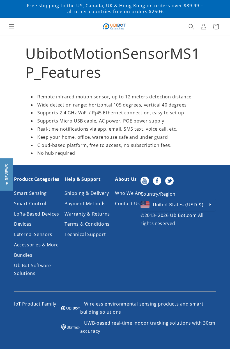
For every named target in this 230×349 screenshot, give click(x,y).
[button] (12, 26)
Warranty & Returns (87, 214)
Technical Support (85, 234)
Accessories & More (36, 245)
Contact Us (127, 203)
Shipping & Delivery (87, 193)
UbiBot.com (183, 215)
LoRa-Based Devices (36, 214)
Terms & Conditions (87, 224)
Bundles (23, 255)
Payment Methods (85, 203)
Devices (22, 224)
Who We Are (129, 193)
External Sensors (33, 234)
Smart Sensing (30, 193)
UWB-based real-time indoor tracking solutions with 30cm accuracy (147, 327)
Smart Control (30, 203)
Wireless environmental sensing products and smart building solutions (141, 308)
